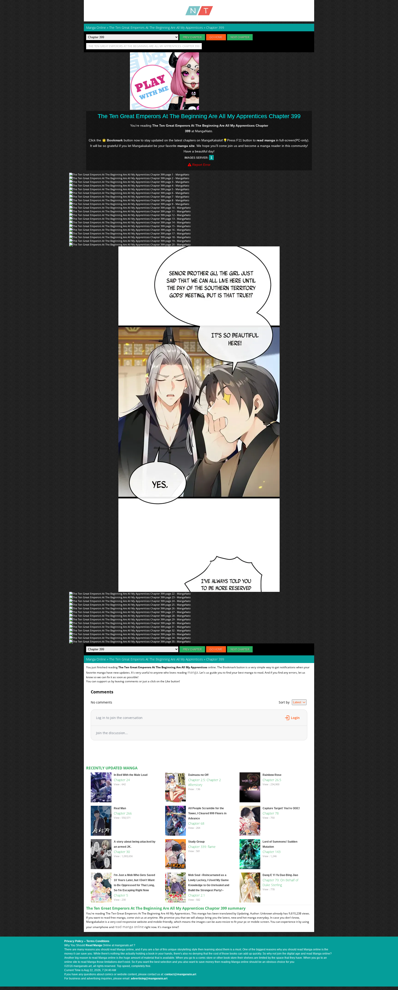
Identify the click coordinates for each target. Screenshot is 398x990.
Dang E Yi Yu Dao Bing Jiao (280, 875)
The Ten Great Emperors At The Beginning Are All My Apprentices (156, 659)
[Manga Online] (199, 10)
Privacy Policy (73, 941)
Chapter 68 (196, 823)
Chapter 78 (271, 813)
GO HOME (216, 37)
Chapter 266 (123, 813)
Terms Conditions (97, 941)
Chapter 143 (272, 852)
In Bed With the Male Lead (130, 775)
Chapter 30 (122, 852)
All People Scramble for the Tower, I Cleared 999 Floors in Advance (207, 813)
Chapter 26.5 (272, 780)
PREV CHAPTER (192, 37)
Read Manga (94, 945)
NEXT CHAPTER (240, 37)
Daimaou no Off (198, 775)
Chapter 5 (121, 895)
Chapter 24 (122, 780)
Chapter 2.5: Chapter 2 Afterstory (204, 782)
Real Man (120, 808)
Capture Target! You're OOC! (281, 808)
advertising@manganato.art (149, 978)
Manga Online (96, 659)
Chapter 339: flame (202, 846)
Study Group (196, 841)
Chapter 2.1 (196, 895)
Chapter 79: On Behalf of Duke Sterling (280, 882)
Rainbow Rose (272, 775)
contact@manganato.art (180, 974)
